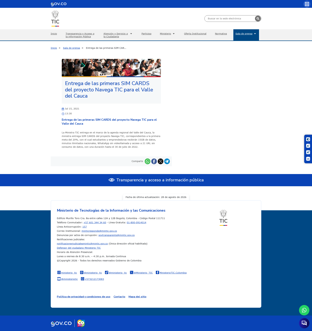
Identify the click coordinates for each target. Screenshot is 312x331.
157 (84, 226)
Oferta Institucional (195, 33)
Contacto (119, 296)
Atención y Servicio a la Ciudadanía (116, 35)
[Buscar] (258, 18)
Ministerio (165, 33)
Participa (146, 33)
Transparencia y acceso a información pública (160, 180)
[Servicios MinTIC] (307, 4)
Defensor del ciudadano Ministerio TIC (79, 247)
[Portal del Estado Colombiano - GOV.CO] (59, 3)
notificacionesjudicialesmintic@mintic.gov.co (82, 243)
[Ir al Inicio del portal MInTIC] (55, 18)
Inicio (54, 33)
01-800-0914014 (136, 222)
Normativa (221, 33)
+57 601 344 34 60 (95, 222)
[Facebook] (154, 161)
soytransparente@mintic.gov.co (116, 235)
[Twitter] (160, 161)
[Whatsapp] (147, 161)
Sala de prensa (243, 33)
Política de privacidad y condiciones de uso (83, 296)
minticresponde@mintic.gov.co (99, 231)
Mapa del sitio (137, 296)
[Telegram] (167, 161)
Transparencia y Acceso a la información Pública (80, 35)
